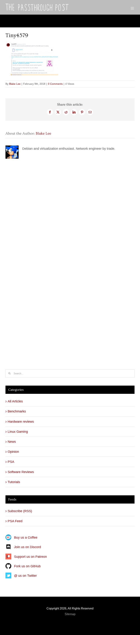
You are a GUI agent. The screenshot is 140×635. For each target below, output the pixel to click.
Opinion (13, 452)
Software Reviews (21, 472)
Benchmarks (17, 411)
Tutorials (14, 482)
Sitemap (70, 614)
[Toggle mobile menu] (133, 8)
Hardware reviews (21, 421)
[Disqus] (70, 205)
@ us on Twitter (25, 575)
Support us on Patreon (30, 557)
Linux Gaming (18, 431)
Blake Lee (15, 83)
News (12, 441)
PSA (11, 462)
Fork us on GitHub (27, 566)
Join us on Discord (27, 547)
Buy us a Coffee (25, 537)
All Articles (15, 401)
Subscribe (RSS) (20, 511)
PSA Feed (15, 521)
